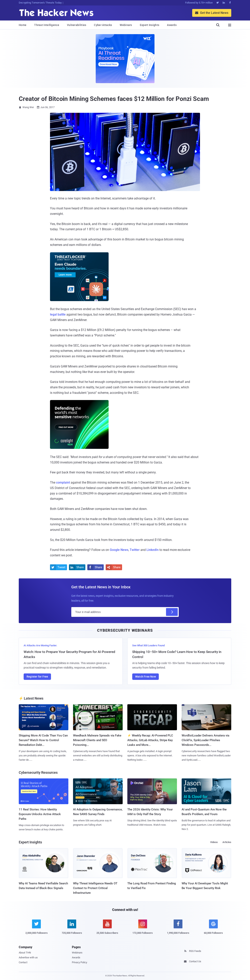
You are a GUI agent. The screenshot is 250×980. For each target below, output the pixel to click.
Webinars (126, 25)
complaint (63, 482)
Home (22, 25)
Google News (119, 550)
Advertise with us (28, 957)
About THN (25, 952)
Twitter (135, 550)
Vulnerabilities (76, 25)
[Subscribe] (172, 612)
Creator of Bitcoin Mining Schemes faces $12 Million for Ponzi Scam (114, 98)
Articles (226, 842)
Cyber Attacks (103, 25)
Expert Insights (149, 25)
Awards (172, 25)
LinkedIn (152, 550)
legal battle (58, 314)
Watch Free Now (145, 676)
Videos (214, 842)
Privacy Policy (79, 962)
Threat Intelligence (46, 25)
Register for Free (37, 676)
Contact (23, 962)
